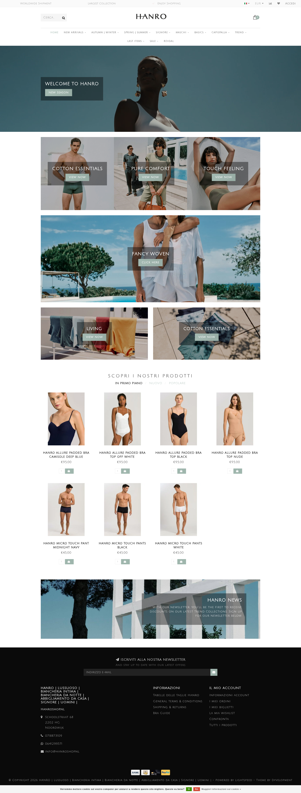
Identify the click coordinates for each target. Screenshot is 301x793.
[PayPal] (165, 772)
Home (54, 32)
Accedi (290, 3)
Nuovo (155, 383)
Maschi (181, 32)
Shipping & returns (169, 707)
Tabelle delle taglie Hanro (176, 695)
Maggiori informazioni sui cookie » (221, 789)
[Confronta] (270, 3)
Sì (189, 789)
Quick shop (68, 451)
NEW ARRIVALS (73, 32)
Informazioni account (229, 695)
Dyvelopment (282, 780)
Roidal (169, 41)
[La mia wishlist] (278, 3)
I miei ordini (220, 701)
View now (150, 177)
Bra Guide (161, 713)
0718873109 (53, 735)
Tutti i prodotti (223, 725)
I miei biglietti (221, 707)
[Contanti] (146, 772)
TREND (239, 32)
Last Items (134, 41)
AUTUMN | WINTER (103, 32)
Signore (162, 32)
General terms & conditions (177, 701)
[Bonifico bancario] (136, 772)
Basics (199, 32)
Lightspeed (243, 780)
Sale (153, 41)
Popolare (177, 383)
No (196, 789)
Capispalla (219, 32)
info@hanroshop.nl (62, 751)
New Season (59, 92)
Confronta (219, 719)
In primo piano (128, 383)
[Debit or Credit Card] (156, 772)
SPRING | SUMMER (136, 32)
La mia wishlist (222, 713)
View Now (77, 177)
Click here (207, 262)
